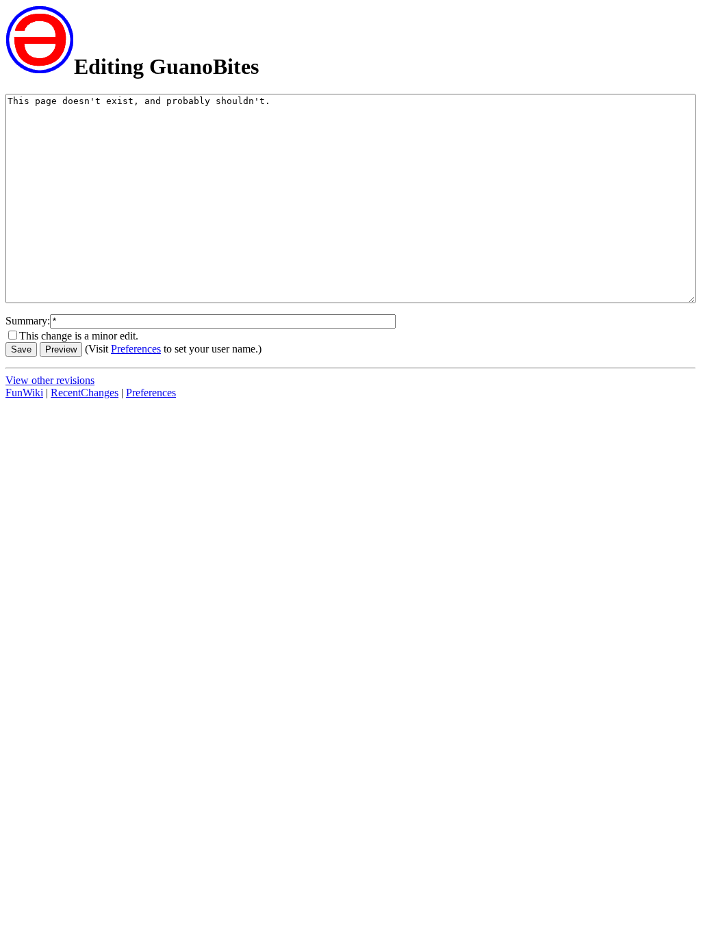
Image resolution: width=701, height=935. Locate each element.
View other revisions (49, 380)
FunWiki (24, 392)
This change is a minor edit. (78, 336)
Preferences (136, 349)
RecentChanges (84, 392)
